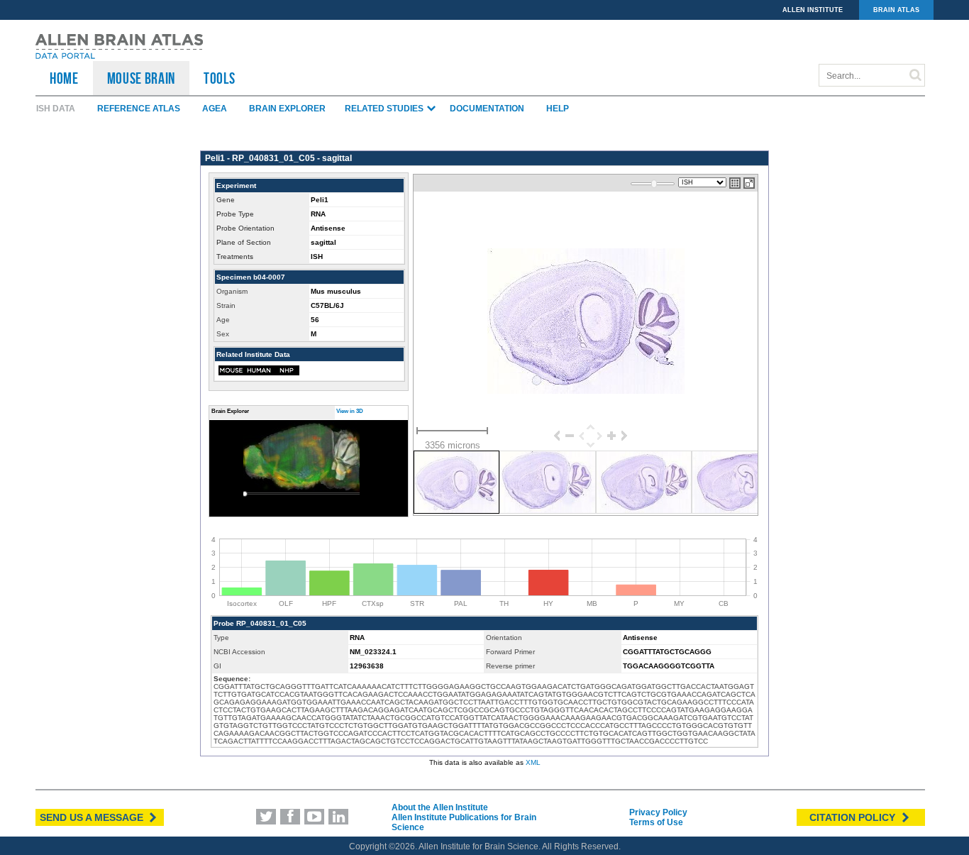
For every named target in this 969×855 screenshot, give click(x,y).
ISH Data (55, 109)
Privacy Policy (658, 812)
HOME (64, 78)
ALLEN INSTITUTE (812, 9)
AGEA (214, 109)
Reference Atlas (138, 109)
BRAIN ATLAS (896, 9)
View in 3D (349, 411)
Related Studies (385, 109)
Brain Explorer (287, 109)
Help (557, 109)
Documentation (487, 109)
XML (533, 762)
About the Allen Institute (440, 807)
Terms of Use (656, 822)
